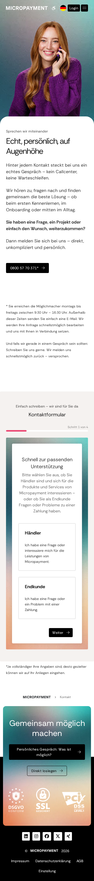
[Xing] (68, 836)
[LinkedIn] (26, 836)
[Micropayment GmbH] (27, 8)
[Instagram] (36, 836)
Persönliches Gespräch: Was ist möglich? (44, 752)
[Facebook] (46, 836)
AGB (79, 861)
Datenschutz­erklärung (52, 861)
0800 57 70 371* (24, 268)
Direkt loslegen (44, 771)
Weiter (57, 632)
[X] (57, 836)
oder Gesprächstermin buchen (36, 284)
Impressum (20, 861)
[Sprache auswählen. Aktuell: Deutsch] (63, 8)
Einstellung (47, 871)
